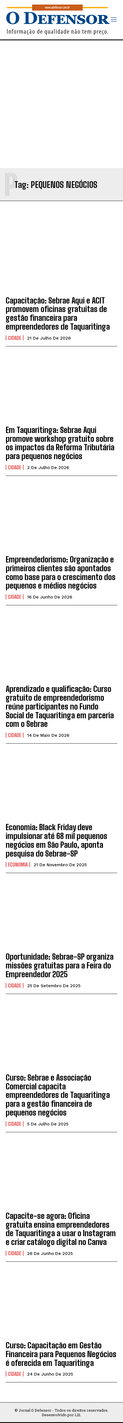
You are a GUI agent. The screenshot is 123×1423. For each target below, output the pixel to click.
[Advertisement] (61, 104)
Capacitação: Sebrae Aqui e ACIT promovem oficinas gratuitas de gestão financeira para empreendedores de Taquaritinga (58, 313)
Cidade (14, 337)
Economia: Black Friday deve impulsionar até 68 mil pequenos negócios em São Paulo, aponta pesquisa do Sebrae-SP (56, 840)
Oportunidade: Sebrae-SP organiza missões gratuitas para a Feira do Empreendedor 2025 (60, 965)
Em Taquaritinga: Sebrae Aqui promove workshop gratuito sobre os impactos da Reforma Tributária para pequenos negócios (60, 443)
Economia (18, 864)
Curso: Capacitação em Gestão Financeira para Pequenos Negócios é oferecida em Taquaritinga (61, 1354)
